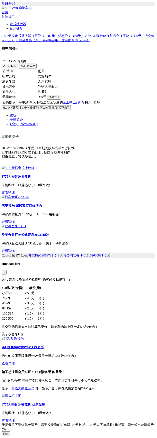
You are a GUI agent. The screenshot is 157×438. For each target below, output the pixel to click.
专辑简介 (16, 119)
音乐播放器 (18, 24)
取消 (6, 433)
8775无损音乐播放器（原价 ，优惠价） (43, 36)
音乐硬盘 (16, 28)
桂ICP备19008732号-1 (43, 255)
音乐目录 (8, 16)
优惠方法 (54, 97)
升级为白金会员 (22, 388)
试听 (13, 115)
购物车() (25, 8)
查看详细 (8, 192)
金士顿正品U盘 (74, 102)
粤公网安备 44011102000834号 (84, 255)
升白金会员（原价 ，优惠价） (53, 40)
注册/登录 (9, 3)
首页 (5, 12)
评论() (24, 124)
